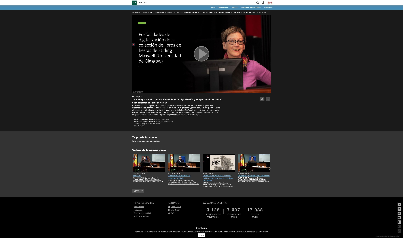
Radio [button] (234, 7)
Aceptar (201, 235)
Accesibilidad (139, 206)
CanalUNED (136, 12)
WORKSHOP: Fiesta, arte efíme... (161, 12)
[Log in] (263, 3)
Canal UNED (176, 206)
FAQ (172, 213)
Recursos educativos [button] (250, 7)
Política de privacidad (142, 213)
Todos (145, 12)
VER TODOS (138, 191)
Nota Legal (138, 210)
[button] (269, 168)
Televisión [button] (222, 7)
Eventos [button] (267, 7)
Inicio (213, 7)
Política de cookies (141, 216)
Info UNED (175, 210)
